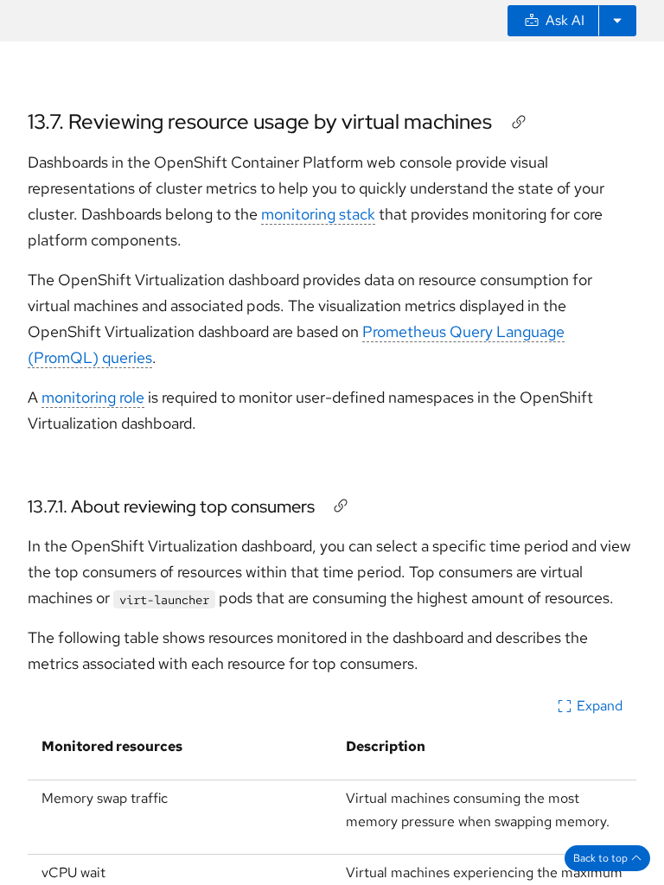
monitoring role (93, 397)
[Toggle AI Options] (617, 20)
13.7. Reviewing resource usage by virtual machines (260, 121)
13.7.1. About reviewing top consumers (171, 506)
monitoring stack (318, 214)
